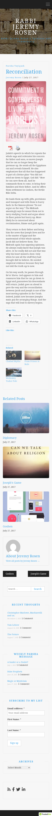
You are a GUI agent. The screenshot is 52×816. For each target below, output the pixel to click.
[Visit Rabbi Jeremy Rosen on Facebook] (13, 790)
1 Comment (27, 618)
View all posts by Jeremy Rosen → (23, 561)
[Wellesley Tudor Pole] (14, 372)
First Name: (14, 719)
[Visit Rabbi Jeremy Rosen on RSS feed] (9, 790)
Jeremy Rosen (14, 77)
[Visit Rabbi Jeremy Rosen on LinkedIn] (23, 790)
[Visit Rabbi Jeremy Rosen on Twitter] (18, 790)
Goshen (8, 526)
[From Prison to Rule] (32, 355)
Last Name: (14, 730)
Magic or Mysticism (17, 681)
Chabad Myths (13, 361)
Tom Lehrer (13, 625)
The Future (13, 634)
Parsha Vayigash (15, 66)
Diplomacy (9, 437)
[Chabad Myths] (14, 355)
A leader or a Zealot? (17, 662)
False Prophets (14, 671)
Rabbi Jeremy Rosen (26, 27)
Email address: (16, 708)
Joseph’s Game (12, 482)
